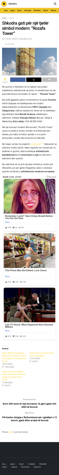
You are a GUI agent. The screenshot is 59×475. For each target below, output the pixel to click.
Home (4, 18)
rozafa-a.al (35, 144)
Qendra (12, 3)
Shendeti (37, 10)
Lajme (12, 10)
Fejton (45, 10)
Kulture (53, 10)
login (11, 432)
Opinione (37, 467)
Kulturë (14, 467)
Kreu (6, 10)
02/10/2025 (9, 44)
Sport (19, 10)
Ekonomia (25, 467)
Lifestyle (27, 10)
